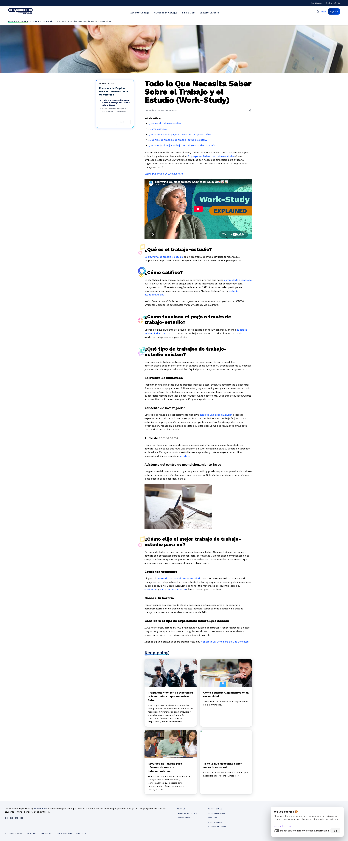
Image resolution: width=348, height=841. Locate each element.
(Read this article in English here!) (164, 173)
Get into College (215, 809)
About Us (181, 809)
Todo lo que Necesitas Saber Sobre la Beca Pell (222, 765)
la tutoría (184, 456)
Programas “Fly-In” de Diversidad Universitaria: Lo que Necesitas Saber (170, 696)
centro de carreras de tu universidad (178, 578)
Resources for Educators (187, 813)
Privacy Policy (31, 833)
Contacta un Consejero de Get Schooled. (225, 641)
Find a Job (188, 12)
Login (323, 11)
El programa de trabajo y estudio (164, 256)
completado (231, 279)
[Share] (250, 110)
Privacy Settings (46, 833)
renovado (246, 279)
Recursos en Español (18, 21)
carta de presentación (173, 589)
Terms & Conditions (64, 833)
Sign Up (334, 11)
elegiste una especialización (216, 414)
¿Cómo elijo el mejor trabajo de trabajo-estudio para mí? (181, 145)
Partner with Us (333, 3)
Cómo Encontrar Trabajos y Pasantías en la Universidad (114, 110)
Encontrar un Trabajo (43, 21)
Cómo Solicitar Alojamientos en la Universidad (226, 694)
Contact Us (81, 833)
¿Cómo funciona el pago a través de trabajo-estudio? (179, 134)
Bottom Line (40, 808)
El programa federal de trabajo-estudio (211, 156)
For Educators (317, 3)
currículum (151, 589)
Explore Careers (209, 12)
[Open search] (317, 11)
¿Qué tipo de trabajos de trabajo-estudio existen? (177, 139)
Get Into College (139, 12)
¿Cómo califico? (157, 128)
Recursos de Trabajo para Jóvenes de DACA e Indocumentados (165, 767)
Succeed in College (165, 12)
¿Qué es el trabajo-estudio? (164, 123)
